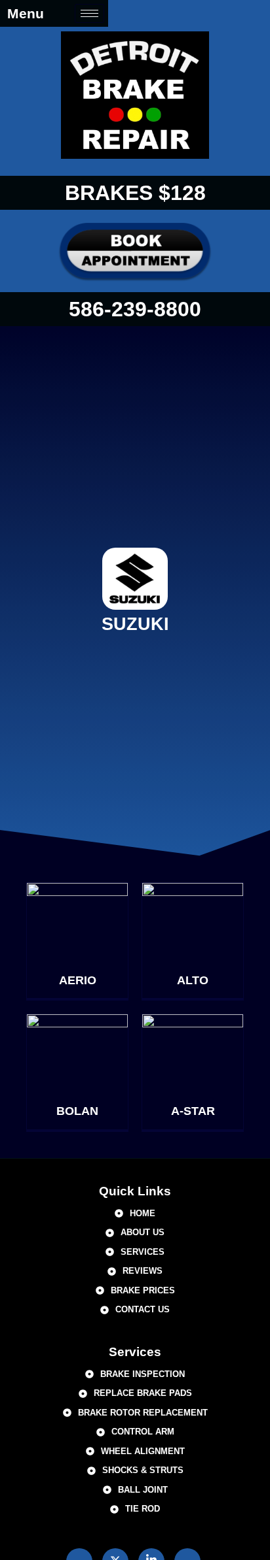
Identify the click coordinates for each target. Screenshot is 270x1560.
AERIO (77, 980)
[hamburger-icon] (89, 13)
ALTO (192, 980)
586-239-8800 (135, 309)
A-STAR (193, 1111)
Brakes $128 (135, 193)
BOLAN (77, 1111)
